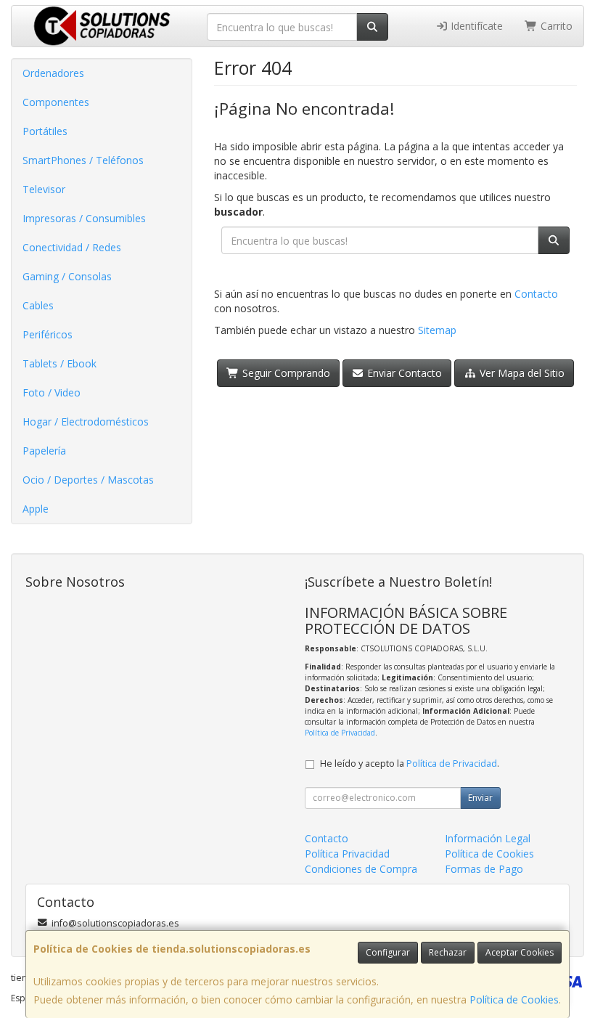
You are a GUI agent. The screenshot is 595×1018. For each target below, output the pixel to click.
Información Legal (487, 838)
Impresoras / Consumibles (84, 218)
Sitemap (437, 330)
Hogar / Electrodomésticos (85, 421)
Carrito (555, 26)
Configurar (388, 952)
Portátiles (44, 131)
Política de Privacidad (340, 733)
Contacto (536, 294)
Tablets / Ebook (59, 363)
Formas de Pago (484, 869)
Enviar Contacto (403, 373)
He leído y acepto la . (409, 763)
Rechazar (448, 952)
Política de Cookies (514, 999)
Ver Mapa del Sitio (521, 373)
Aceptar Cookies (519, 952)
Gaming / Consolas (67, 276)
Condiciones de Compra (361, 869)
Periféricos (47, 334)
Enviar (480, 797)
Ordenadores (53, 73)
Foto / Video (51, 392)
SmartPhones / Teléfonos (83, 160)
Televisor (43, 189)
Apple (35, 509)
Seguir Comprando (284, 373)
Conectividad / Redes (71, 247)
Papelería (44, 450)
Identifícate (475, 26)
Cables (38, 305)
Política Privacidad (347, 853)
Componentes (55, 102)
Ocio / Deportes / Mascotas (88, 479)
